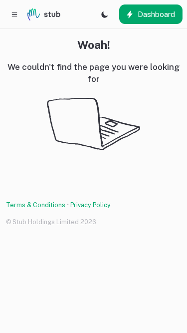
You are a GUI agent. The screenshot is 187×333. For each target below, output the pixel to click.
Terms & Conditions (35, 205)
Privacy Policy (90, 205)
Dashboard (156, 14)
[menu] (14, 14)
